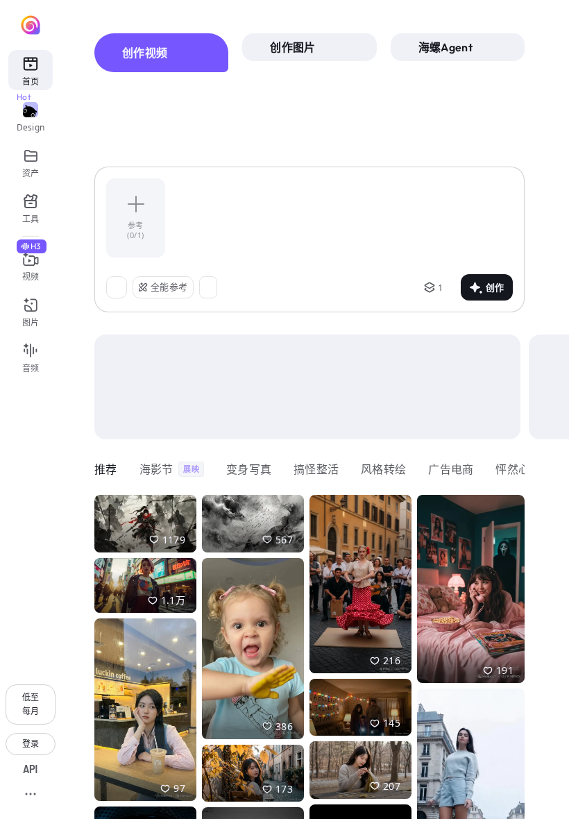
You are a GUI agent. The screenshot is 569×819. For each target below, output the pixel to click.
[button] (145, 523)
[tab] (161, 52)
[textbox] (346, 217)
